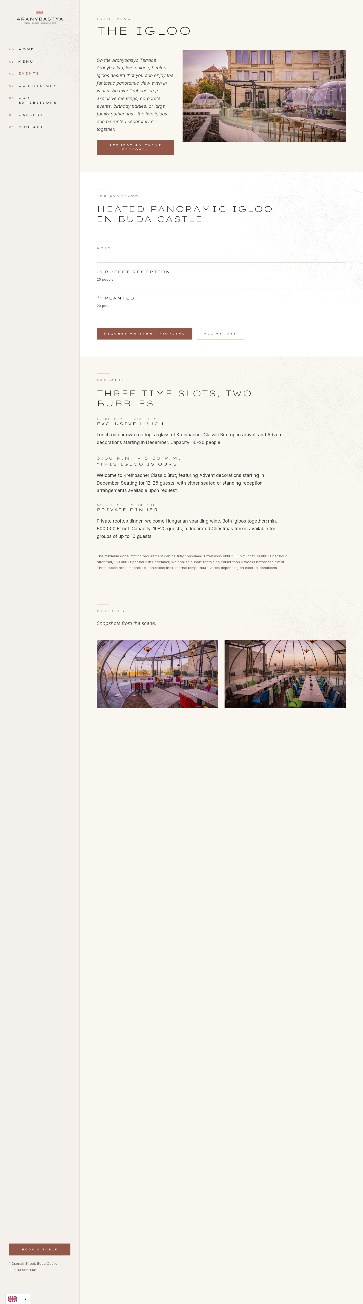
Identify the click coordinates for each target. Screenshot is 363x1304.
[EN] (18, 1299)
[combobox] (17, 1299)
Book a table (39, 1249)
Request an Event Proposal (135, 147)
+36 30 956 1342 (23, 1270)
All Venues (220, 333)
